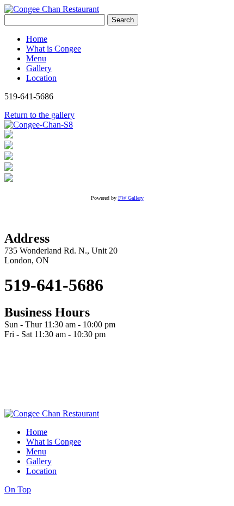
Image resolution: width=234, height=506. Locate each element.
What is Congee (53, 48)
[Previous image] (8, 168)
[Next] (38, 124)
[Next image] (8, 179)
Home (36, 38)
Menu (36, 58)
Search (123, 20)
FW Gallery (131, 198)
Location (41, 78)
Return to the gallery (39, 114)
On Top (17, 489)
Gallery (39, 68)
